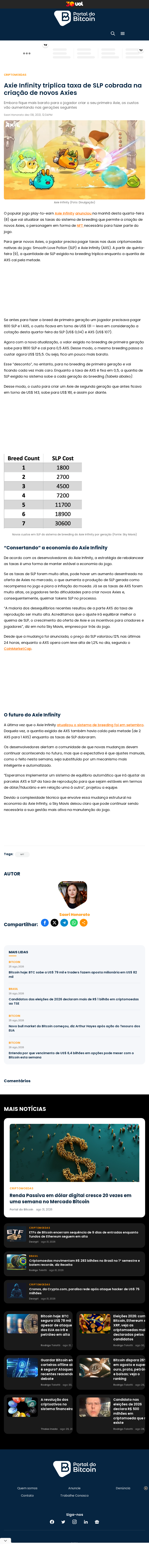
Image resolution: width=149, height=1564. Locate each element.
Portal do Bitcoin (74, 18)
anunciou (83, 213)
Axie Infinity (64, 213)
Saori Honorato (74, 914)
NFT (80, 225)
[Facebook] (52, 1522)
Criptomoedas (15, 75)
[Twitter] (63, 1522)
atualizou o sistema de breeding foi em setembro (100, 724)
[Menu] (122, 34)
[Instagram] (74, 1522)
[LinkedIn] (85, 1522)
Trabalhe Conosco (74, 1496)
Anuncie (74, 1488)
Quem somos (27, 1488)
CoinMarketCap (17, 648)
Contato (27, 1496)
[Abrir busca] (112, 34)
